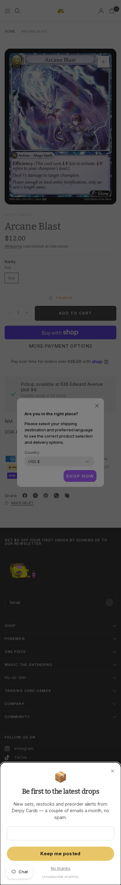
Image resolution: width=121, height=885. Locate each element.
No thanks (60, 868)
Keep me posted (60, 853)
